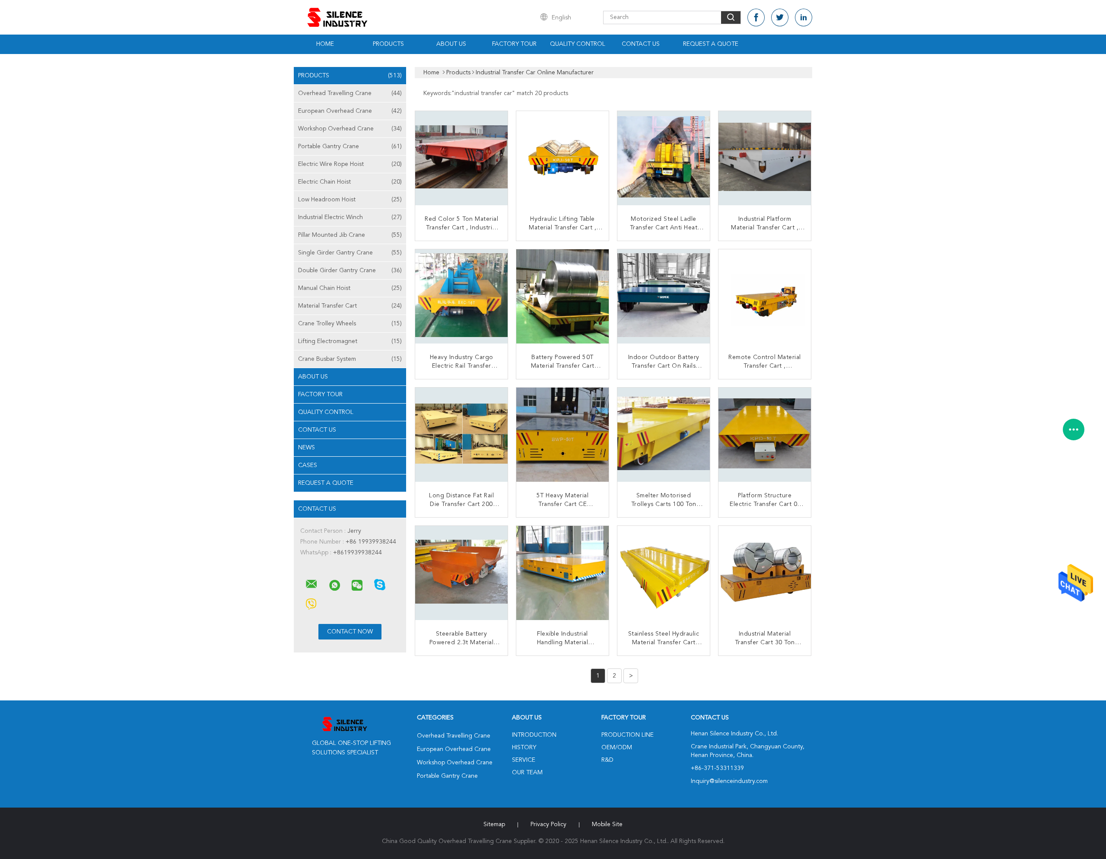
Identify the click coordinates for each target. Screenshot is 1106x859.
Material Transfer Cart (350, 306)
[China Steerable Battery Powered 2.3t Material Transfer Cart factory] (462, 573)
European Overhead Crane (350, 111)
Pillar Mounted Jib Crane (350, 235)
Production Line (627, 735)
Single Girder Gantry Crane (350, 253)
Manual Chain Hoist (350, 288)
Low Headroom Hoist (350, 200)
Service (523, 760)
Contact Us (641, 44)
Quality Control (577, 44)
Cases (307, 465)
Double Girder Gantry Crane (350, 270)
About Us (451, 44)
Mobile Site (607, 824)
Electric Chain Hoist (350, 182)
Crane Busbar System (350, 359)
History (524, 747)
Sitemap (494, 824)
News (306, 448)
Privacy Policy (548, 824)
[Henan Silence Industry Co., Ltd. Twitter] (779, 17)
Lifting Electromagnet (350, 341)
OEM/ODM (616, 747)
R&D (607, 760)
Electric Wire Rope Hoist (350, 164)
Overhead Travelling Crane (350, 93)
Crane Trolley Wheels (350, 324)
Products (388, 44)
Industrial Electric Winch (350, 217)
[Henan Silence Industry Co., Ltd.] (311, 584)
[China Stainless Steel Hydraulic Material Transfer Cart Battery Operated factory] (664, 573)
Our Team (527, 773)
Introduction (534, 735)
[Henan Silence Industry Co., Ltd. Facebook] (756, 17)
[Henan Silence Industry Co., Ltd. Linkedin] (803, 17)
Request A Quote (710, 44)
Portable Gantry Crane (350, 146)
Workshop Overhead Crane (350, 129)
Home (325, 44)
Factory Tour (514, 44)
